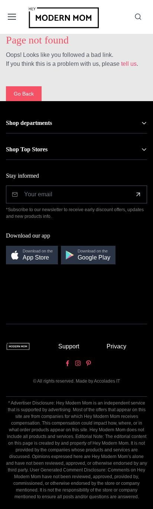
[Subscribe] (138, 194)
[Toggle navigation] (11, 16)
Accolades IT (107, 381)
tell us (129, 64)
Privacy (116, 346)
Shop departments (29, 123)
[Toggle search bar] (138, 17)
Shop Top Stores (27, 149)
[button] (32, 255)
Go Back (24, 94)
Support (68, 346)
